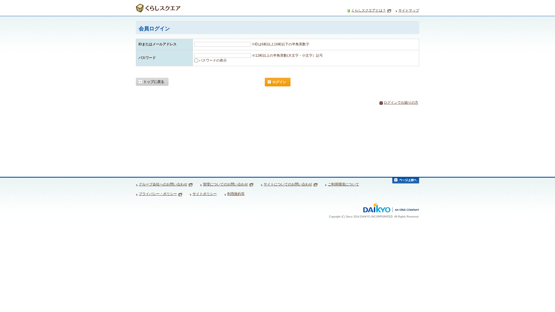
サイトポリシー (205, 194)
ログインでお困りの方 (401, 103)
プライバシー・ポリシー (158, 194)
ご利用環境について (343, 184)
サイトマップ (408, 10)
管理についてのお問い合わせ (225, 184)
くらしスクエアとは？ (368, 10)
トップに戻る (153, 82)
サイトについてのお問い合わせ (288, 184)
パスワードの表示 (213, 60)
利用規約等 (236, 194)
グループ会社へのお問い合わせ (163, 184)
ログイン (279, 82)
